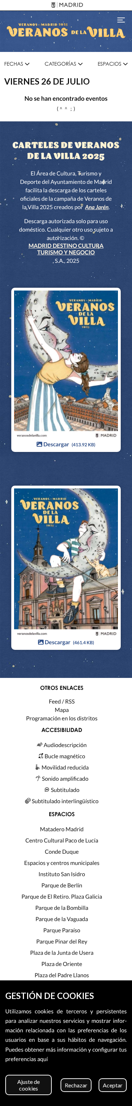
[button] (17, 64)
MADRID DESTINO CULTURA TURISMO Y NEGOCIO (66, 249)
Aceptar (112, 1085)
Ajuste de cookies (28, 1085)
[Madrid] (66, 5)
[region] (66, 1043)
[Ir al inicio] (66, 31)
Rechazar (76, 1085)
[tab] (17, 64)
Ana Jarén (97, 207)
